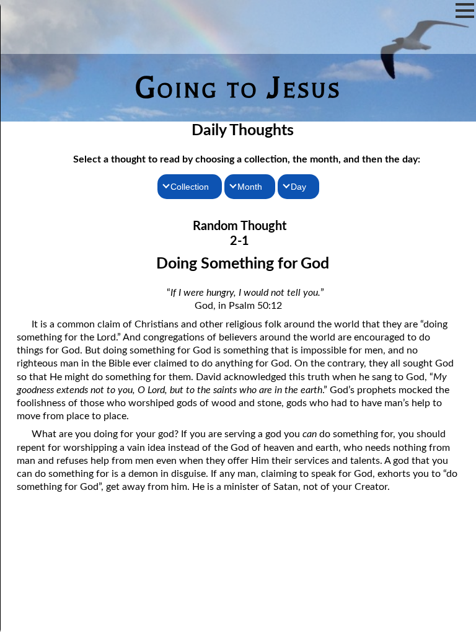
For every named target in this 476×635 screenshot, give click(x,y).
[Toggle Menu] (465, 10)
